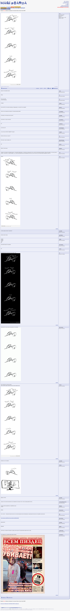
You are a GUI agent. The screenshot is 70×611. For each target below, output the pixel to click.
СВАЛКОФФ (62, 6)
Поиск (17, 10)
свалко (8, 86)
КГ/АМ (45, 88)
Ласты (4, 10)
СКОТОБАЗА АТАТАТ (12, 603)
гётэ (59, 152)
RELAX (14, 7)
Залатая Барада (66, 2)
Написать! (7, 10)
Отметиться (4, 597)
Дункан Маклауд (61, 140)
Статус (20, 10)
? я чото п (37, 88)
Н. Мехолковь (61, 530)
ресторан (60, 522)
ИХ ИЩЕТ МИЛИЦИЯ (20, 7)
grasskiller (60, 115)
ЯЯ (59, 514)
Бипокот (60, 107)
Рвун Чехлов (61, 327)
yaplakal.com (17, 603)
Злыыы (60, 103)
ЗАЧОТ (42, 88)
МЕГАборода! (56, 88)
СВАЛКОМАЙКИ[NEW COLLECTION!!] (62, 7)
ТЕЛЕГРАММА (3, 7)
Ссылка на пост (4, 88)
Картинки (10, 10)
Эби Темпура (61, 244)
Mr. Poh (60, 144)
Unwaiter (62, 18)
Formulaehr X (61, 534)
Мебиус (60, 526)
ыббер (60, 239)
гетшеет (56, 86)
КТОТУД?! (66, 4)
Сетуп (22, 10)
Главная (1, 10)
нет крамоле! (61, 111)
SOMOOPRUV (10, 7)
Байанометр (6, 603)
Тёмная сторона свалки (64, 5)
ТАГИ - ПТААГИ (66, 1)
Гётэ (59, 13)
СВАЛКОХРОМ (66, 6)
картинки (5, 86)
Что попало (14, 10)
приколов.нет (2, 603)
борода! (50, 88)
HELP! (24, 10)
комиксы (2, 86)
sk (59, 99)
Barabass (60, 148)
